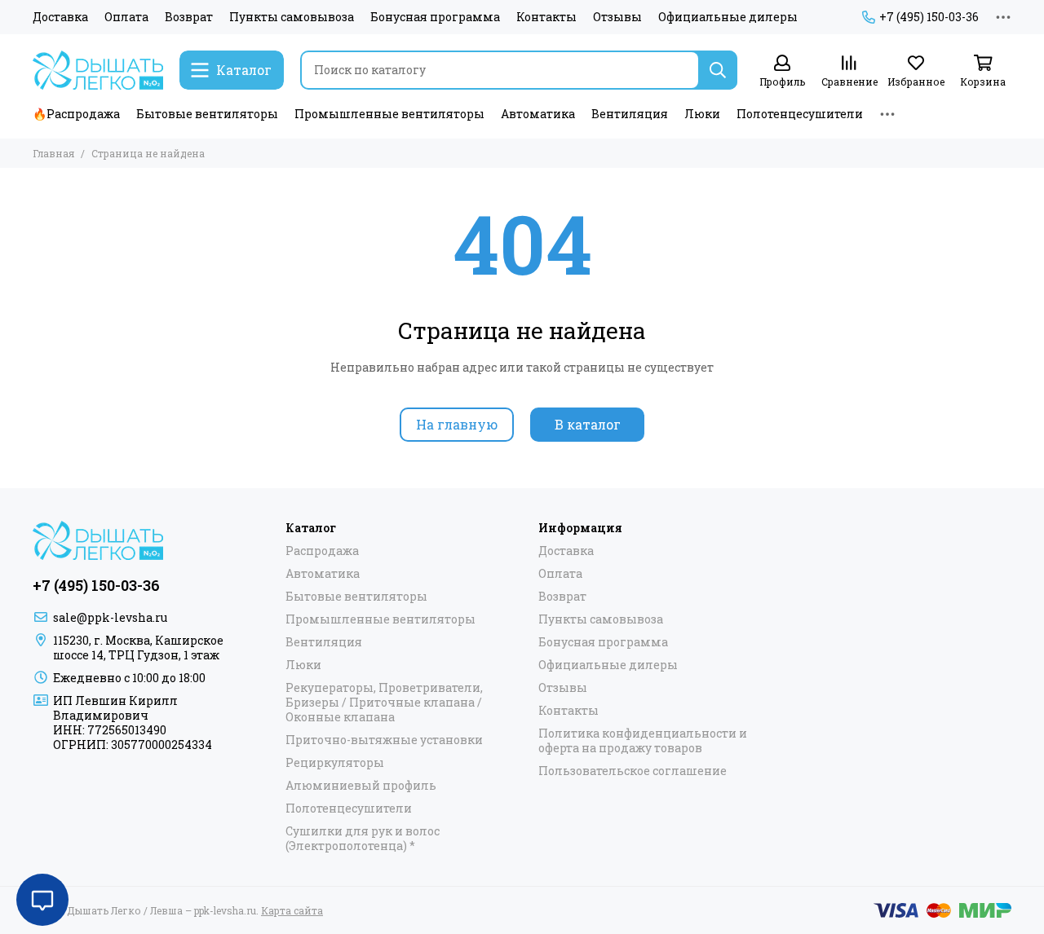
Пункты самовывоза (291, 17)
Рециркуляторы (334, 763)
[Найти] (717, 70)
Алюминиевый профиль (360, 785)
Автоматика (538, 113)
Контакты (546, 17)
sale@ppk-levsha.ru (110, 617)
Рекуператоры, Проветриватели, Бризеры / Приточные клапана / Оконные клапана (384, 703)
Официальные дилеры (728, 17)
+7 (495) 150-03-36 (929, 17)
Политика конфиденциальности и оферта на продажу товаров (642, 741)
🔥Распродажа (76, 113)
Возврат (189, 17)
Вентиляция (629, 113)
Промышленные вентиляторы (389, 113)
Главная (53, 153)
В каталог (588, 424)
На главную (457, 424)
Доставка (60, 17)
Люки (702, 113)
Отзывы (617, 17)
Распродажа (322, 551)
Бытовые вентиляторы (207, 113)
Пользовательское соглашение (632, 771)
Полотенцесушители (800, 113)
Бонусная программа (435, 17)
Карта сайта (292, 910)
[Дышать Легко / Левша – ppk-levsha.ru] (98, 70)
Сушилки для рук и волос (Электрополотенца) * (362, 838)
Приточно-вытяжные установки (384, 740)
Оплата (126, 17)
